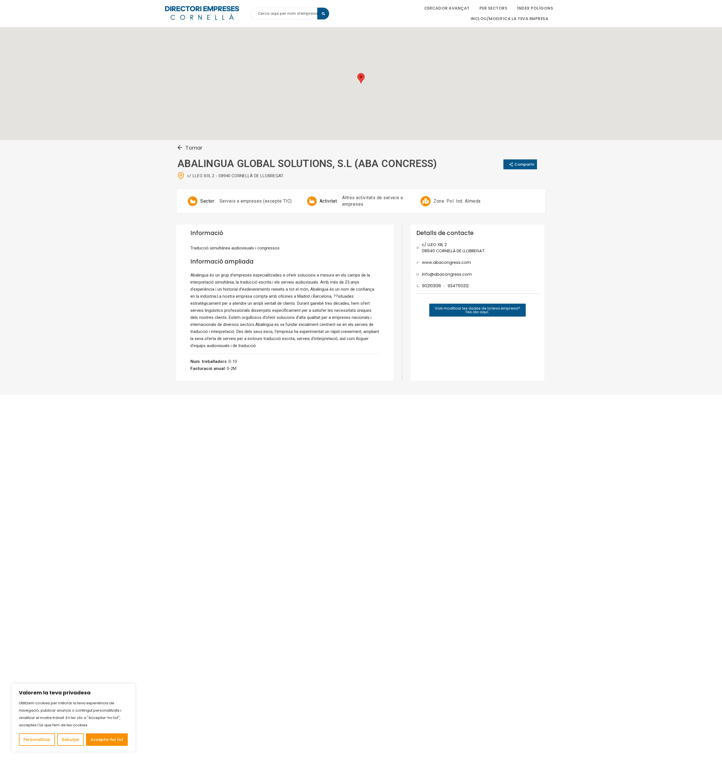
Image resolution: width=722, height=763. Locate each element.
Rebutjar (70, 739)
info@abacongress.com (447, 274)
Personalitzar (36, 739)
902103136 (431, 286)
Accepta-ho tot (107, 739)
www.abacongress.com (446, 262)
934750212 (458, 286)
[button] (477, 310)
